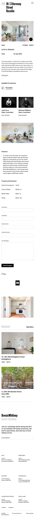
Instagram (11, 507)
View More (30, 327)
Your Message (5, 240)
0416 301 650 (22, 115)
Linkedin (3, 507)
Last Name (4, 215)
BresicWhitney (9, 416)
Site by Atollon (30, 513)
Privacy (14, 513)
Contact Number (5, 232)
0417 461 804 (5, 115)
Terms (19, 513)
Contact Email (4, 224)
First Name (4, 207)
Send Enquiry (7, 265)
